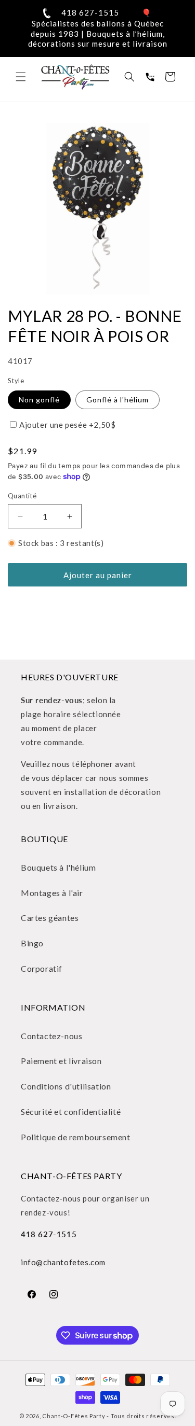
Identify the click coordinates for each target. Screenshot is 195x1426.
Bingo (32, 943)
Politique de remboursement (76, 1137)
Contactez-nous (51, 1036)
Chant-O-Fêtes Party (73, 1416)
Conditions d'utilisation (66, 1086)
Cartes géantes (50, 917)
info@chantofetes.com (63, 1262)
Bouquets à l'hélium (58, 867)
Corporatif (41, 968)
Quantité (22, 496)
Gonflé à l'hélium (117, 399)
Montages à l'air (52, 893)
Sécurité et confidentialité (71, 1111)
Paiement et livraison (61, 1061)
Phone (150, 76)
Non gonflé (39, 399)
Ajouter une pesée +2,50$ (67, 424)
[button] (20, 76)
